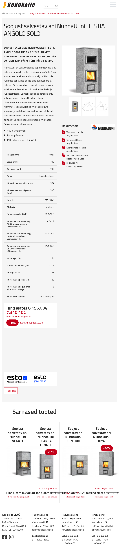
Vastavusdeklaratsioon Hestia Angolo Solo (77, 157)
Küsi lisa (11, 391)
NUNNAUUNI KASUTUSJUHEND (74, 165)
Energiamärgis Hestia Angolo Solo (76, 149)
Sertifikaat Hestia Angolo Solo (74, 141)
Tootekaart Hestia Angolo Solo (74, 133)
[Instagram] (11, 536)
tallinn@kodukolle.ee (42, 529)
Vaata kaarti (38, 522)
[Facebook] (4, 536)
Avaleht (9, 13)
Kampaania (21, 13)
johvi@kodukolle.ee (101, 529)
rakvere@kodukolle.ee (73, 529)
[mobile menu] (113, 5)
